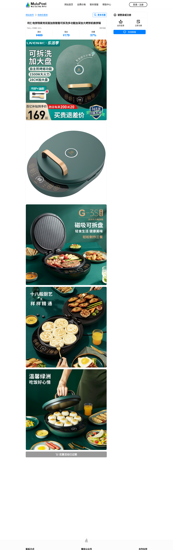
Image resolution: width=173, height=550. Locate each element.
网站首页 (68, 4)
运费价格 (81, 4)
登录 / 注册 (138, 4)
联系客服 (94, 4)
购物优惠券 (43, 14)
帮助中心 (106, 4)
